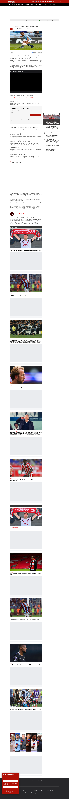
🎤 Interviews (54, 20)
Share (12, 52)
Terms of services (23, 117)
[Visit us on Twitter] (40, 1)
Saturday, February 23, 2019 (27, 97)
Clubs (50, 4)
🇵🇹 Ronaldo (41, 20)
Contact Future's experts (26, 787)
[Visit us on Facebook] (38, 1)
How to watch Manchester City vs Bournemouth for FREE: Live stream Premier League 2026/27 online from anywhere (52, 134)
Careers (23, 790)
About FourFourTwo (38, 790)
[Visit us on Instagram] (43, 1)
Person (11, 23)
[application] (26, 82)
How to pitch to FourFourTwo (27, 792)
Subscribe (50, 1)
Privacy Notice (13, 118)
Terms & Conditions (9, 791)
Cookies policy (49, 787)
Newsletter (27, 4)
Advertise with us (50, 790)
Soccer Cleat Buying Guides (17, 4)
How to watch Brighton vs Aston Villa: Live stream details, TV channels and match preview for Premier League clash (52, 128)
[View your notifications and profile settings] (58, 2)
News (32, 4)
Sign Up (10, 786)
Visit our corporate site (49, 780)
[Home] (9, 4)
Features (41, 4)
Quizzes (45, 4)
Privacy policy (36, 787)
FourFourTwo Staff (17, 28)
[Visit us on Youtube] (42, 1)
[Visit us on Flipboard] (45, 1)
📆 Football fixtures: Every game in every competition (26, 20)
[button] (60, 1)
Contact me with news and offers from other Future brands (10, 784)
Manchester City (17, 97)
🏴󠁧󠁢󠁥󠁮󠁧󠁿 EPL (48, 20)
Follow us (34, 52)
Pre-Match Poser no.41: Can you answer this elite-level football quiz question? (51, 149)
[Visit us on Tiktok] (47, 1)
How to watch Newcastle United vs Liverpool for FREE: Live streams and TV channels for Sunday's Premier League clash (52, 122)
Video (36, 4)
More (54, 4)
